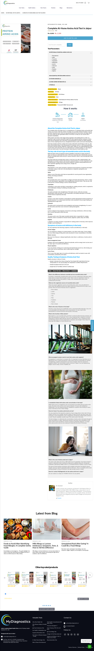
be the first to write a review (47, 609)
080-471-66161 (79, 2)
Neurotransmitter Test (52, 640)
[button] (5, 578)
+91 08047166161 (70, 626)
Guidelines (74, 270)
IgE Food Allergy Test (51, 631)
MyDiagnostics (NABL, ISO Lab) (57, 24)
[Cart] (88, 3)
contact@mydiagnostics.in (9, 636)
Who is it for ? (66, 270)
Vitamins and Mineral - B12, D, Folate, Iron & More (54, 637)
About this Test (57, 270)
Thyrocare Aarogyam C (52, 625)
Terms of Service (72, 647)
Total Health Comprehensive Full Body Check (54, 623)
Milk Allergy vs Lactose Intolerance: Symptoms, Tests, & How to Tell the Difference (45, 546)
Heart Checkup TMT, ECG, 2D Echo (54, 629)
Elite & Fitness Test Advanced (39, 642)
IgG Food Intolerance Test (38, 628)
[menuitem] (22, 7)
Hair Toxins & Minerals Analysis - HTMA (39, 636)
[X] (68, 634)
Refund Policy (81, 647)
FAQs (50, 270)
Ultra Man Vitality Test (37, 622)
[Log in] (85, 3)
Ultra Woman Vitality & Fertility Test (39, 625)
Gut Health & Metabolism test (39, 630)
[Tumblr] (74, 634)
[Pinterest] (78, 634)
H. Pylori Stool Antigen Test (38, 640)
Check (69, 44)
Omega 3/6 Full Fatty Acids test (54, 634)
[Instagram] (71, 634)
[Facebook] (65, 634)
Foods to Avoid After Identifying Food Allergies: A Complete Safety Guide (17, 546)
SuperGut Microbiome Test (38, 632)
